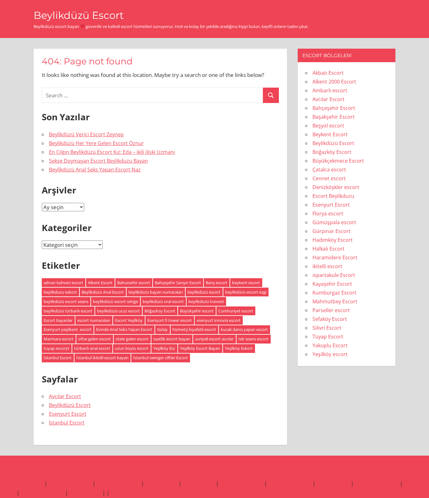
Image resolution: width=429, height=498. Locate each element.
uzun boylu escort (132, 348)
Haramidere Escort (334, 257)
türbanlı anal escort (92, 348)
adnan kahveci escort (63, 282)
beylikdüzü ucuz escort (118, 311)
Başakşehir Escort (333, 116)
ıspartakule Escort (333, 275)
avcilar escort (161, 483)
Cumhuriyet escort (235, 311)
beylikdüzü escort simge (115, 301)
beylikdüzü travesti (206, 301)
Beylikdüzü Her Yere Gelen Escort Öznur (96, 143)
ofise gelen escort (94, 339)
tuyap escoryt (56, 348)
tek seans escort (253, 339)
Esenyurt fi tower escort (169, 320)
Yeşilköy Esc (164, 348)
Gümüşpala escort (334, 222)
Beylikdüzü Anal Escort (103, 292)
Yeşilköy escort (330, 354)
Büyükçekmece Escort (338, 160)
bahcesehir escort (377, 483)
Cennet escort (329, 178)
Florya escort (327, 213)
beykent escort (246, 282)
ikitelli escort (327, 266)
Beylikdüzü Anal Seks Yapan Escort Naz (95, 169)
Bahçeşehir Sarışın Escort (178, 282)
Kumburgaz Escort (334, 292)
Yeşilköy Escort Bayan (200, 348)
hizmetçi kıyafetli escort (194, 329)
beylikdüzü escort (203, 292)
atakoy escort (333, 483)
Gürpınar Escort (331, 231)
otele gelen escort (132, 339)
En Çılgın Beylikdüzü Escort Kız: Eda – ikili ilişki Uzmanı (112, 152)
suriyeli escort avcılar (214, 339)
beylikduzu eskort (60, 292)
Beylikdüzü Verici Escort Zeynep (86, 134)
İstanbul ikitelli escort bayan (102, 357)
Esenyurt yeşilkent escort (67, 329)
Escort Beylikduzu (333, 195)
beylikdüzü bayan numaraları (155, 292)
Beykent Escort (330, 134)
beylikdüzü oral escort (163, 301)
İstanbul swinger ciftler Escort (160, 357)
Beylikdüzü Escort (79, 15)
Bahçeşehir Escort (333, 108)
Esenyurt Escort (67, 413)
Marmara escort (58, 339)
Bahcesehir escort (133, 282)
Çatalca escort (329, 169)
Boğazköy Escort (331, 152)
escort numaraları (93, 320)
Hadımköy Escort (332, 239)
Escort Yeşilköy (129, 320)
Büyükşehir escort (197, 311)
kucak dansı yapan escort (244, 329)
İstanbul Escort (58, 357)
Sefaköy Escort (329, 319)
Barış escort (216, 282)
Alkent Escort (100, 282)
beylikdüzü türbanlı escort (68, 311)
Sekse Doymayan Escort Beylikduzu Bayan (98, 160)
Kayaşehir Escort (332, 283)
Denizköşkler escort (335, 187)
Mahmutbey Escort (334, 301)
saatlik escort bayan (171, 339)
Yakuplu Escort (330, 345)
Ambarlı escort (329, 90)
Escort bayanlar (58, 320)
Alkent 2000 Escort (334, 81)
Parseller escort (331, 310)
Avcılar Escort (65, 396)
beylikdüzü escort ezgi (245, 292)
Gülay (162, 329)
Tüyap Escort (327, 336)
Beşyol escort (328, 125)
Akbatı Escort (328, 72)
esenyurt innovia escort (219, 320)
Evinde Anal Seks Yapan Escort (124, 329)
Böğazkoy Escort (159, 311)
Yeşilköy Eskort (239, 348)
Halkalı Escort (328, 248)
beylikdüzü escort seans (66, 301)
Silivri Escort (326, 327)
